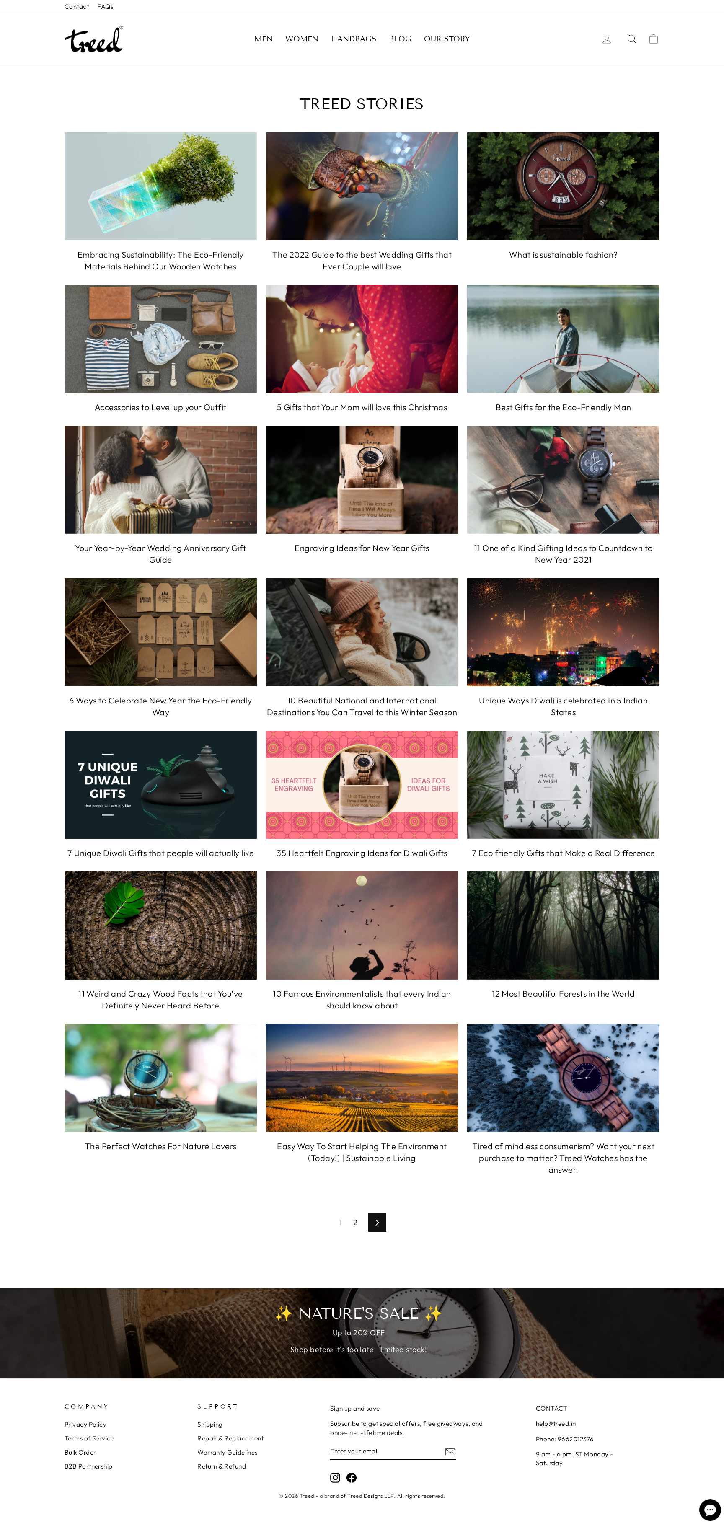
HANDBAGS (353, 39)
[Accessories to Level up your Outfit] (161, 339)
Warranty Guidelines (227, 1452)
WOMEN (301, 39)
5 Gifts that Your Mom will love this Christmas (362, 407)
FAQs (105, 6)
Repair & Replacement (230, 1438)
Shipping (210, 1424)
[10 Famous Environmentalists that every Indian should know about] (362, 925)
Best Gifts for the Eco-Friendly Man (563, 407)
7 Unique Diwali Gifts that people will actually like (160, 853)
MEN (263, 39)
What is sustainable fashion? (563, 254)
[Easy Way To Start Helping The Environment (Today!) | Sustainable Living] (362, 1078)
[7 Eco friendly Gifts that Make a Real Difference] (563, 785)
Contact (77, 6)
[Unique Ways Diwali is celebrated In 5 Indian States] (563, 632)
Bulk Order (80, 1452)
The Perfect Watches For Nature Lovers (161, 1146)
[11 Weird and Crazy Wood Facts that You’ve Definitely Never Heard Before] (161, 925)
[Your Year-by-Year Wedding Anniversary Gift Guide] (161, 480)
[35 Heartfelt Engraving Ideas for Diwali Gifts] (362, 785)
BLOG (400, 39)
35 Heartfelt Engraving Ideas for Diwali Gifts (362, 853)
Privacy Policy (85, 1424)
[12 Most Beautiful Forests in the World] (563, 925)
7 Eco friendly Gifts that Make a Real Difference (563, 853)
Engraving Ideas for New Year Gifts (362, 548)
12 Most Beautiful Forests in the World (563, 993)
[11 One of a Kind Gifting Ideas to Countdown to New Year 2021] (563, 480)
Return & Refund (221, 1466)
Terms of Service (89, 1438)
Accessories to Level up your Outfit (161, 407)
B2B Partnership (89, 1466)
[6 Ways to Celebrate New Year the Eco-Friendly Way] (161, 632)
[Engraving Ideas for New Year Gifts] (362, 480)
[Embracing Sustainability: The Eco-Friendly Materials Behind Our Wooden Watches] (161, 186)
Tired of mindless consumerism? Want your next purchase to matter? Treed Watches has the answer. (563, 1158)
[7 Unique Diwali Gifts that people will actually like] (161, 785)
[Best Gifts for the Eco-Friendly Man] (563, 339)
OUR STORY (447, 39)
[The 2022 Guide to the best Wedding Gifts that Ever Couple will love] (362, 186)
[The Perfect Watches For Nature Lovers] (161, 1078)
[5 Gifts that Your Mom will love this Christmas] (362, 339)
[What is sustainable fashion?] (563, 186)
